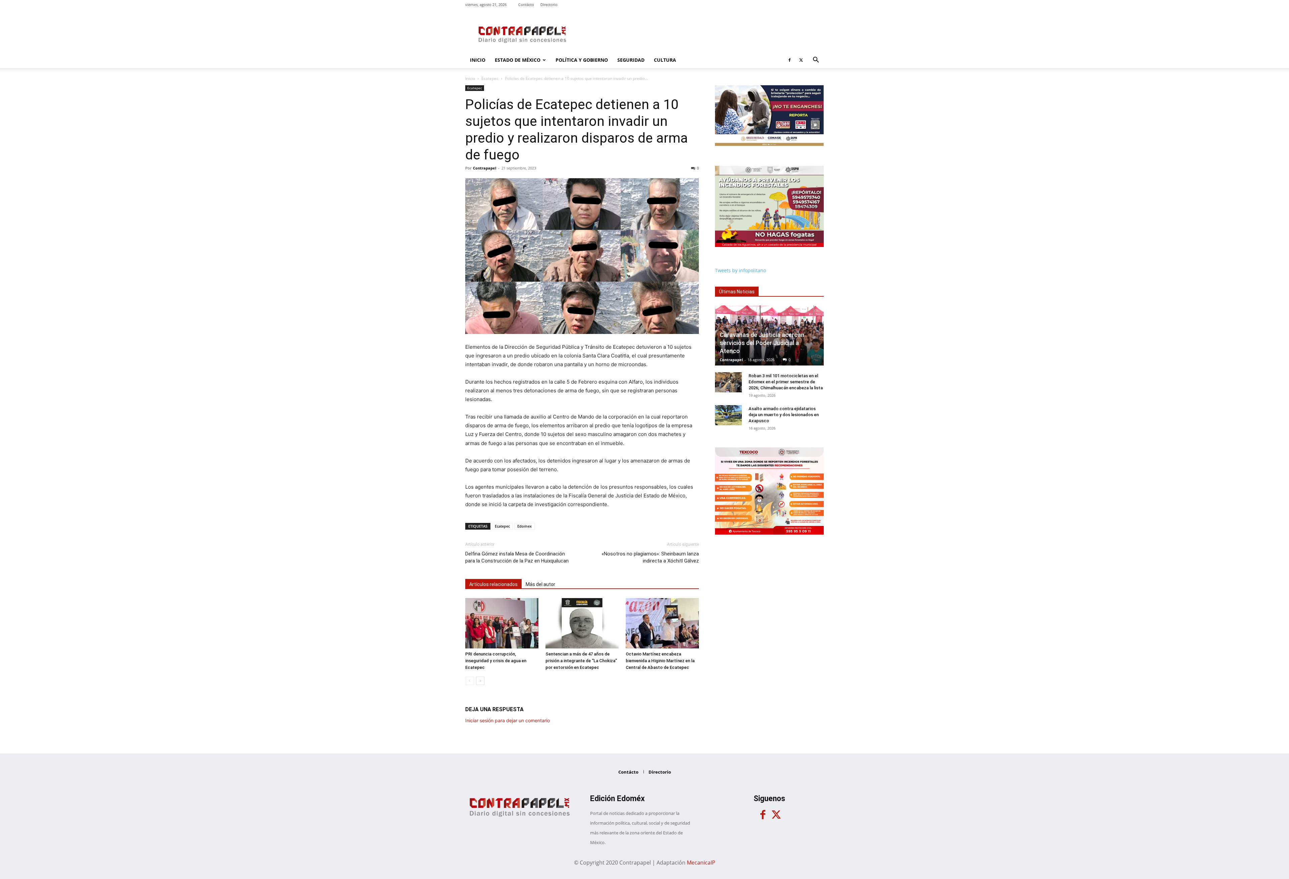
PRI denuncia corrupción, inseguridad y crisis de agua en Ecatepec (495, 660)
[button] (816, 60)
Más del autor (540, 584)
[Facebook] (789, 60)
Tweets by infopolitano (740, 270)
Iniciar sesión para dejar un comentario (507, 720)
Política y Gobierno (582, 60)
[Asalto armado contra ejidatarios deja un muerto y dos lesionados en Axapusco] (728, 415)
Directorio (549, 4)
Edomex (524, 526)
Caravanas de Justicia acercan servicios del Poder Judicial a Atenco (762, 342)
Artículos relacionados (493, 584)
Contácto (526, 4)
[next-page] (480, 681)
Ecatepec (489, 78)
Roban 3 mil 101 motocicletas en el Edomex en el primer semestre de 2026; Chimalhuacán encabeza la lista (786, 381)
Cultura (665, 60)
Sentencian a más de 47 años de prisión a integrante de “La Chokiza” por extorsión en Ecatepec (581, 660)
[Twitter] (801, 60)
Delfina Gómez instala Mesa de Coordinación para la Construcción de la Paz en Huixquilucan (517, 557)
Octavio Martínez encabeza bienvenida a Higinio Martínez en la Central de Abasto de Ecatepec (660, 660)
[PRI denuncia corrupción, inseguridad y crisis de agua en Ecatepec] (501, 623)
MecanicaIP (701, 862)
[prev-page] (469, 681)
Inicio (477, 60)
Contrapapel (484, 167)
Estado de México (517, 60)
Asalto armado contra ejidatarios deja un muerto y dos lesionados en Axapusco (784, 414)
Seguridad (630, 60)
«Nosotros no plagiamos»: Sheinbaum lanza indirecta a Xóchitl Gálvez (650, 557)
